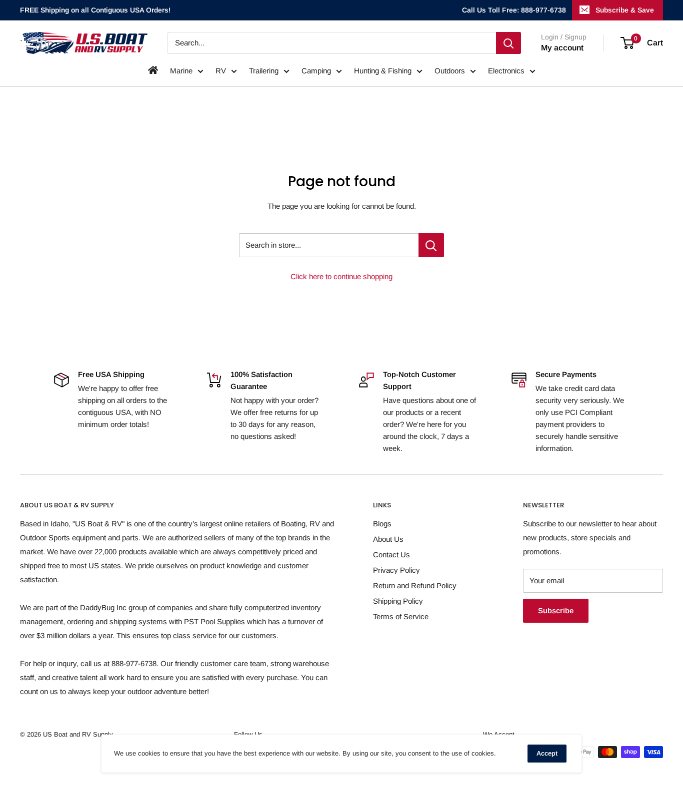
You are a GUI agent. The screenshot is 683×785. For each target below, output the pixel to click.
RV (221, 70)
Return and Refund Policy (414, 585)
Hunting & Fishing (383, 70)
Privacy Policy (396, 570)
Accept (547, 753)
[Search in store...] (431, 245)
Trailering (263, 70)
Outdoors (449, 70)
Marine (181, 70)
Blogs (382, 523)
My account (562, 47)
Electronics (506, 70)
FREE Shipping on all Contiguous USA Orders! (95, 10)
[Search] (508, 43)
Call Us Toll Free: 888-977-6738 (514, 10)
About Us (388, 539)
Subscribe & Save (625, 10)
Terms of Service (400, 616)
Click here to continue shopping (341, 276)
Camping (316, 70)
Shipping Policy (398, 601)
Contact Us (391, 554)
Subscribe (556, 610)
